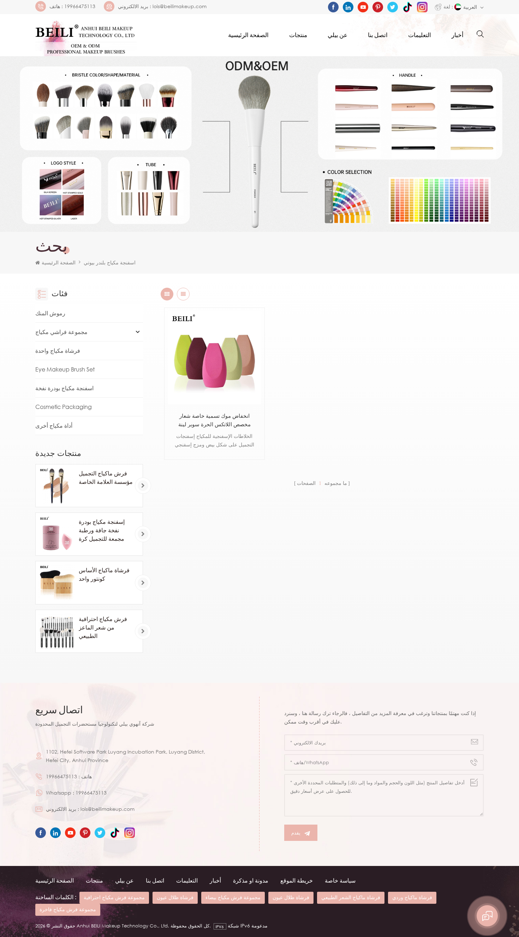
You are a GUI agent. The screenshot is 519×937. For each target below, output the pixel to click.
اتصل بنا (378, 35)
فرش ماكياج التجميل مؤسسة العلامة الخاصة (106, 477)
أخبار (458, 35)
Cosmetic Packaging (63, 406)
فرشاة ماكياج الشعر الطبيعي (350, 897)
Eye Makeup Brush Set (65, 369)
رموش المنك (50, 313)
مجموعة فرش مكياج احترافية (114, 897)
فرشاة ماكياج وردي (412, 897)
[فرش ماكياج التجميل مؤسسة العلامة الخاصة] (56, 485)
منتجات (298, 35)
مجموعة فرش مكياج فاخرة (68, 909)
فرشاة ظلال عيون (175, 897)
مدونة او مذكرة (250, 880)
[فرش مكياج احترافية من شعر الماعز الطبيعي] (56, 631)
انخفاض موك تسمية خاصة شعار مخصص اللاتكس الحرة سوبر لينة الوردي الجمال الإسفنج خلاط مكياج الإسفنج (214, 420)
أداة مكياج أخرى (53, 425)
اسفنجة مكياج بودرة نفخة (64, 388)
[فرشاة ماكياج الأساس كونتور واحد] (56, 582)
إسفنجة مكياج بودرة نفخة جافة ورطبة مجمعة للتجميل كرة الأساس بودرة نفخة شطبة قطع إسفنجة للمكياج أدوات (102, 530)
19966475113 (79, 6)
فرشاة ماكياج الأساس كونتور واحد (104, 574)
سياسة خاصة (340, 880)
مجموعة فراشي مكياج (61, 331)
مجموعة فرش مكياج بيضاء (233, 897)
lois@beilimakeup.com (180, 6)
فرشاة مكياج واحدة (57, 350)
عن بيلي (337, 35)
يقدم (295, 833)
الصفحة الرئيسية (248, 35)
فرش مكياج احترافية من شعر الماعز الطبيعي (103, 627)
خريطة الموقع (296, 880)
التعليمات (419, 35)
